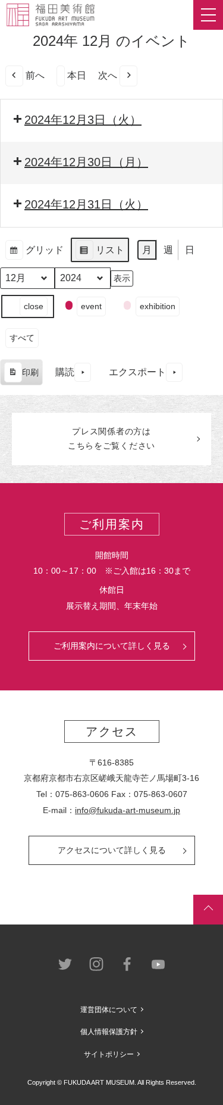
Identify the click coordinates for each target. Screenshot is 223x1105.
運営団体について (108, 1010)
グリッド (34, 254)
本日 (76, 75)
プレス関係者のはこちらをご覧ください (111, 438)
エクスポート (137, 372)
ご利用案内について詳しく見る (112, 645)
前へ (35, 75)
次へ (107, 75)
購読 (64, 372)
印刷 (21, 377)
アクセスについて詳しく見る (112, 850)
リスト (99, 254)
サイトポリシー (109, 1054)
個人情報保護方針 (108, 1032)
